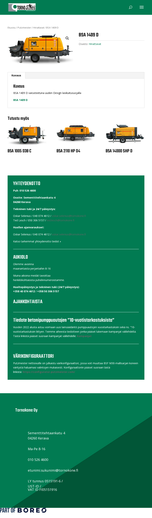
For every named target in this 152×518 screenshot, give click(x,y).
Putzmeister (24, 27)
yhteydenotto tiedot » (48, 241)
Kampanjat (84, 336)
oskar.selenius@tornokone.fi (69, 216)
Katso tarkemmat (23, 241)
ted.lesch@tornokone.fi (60, 220)
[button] (67, 38)
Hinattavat (38, 27)
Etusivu (12, 27)
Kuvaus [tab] (16, 75)
